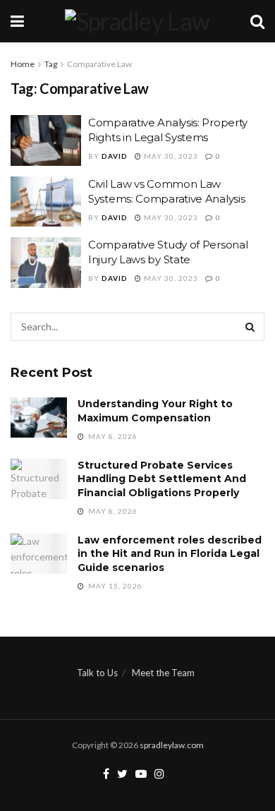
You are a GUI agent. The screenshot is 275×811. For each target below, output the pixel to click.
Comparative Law (99, 64)
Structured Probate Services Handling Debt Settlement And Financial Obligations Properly (162, 479)
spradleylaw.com (172, 745)
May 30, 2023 (170, 156)
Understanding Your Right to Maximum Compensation (155, 410)
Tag (50, 64)
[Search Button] (250, 327)
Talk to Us (97, 672)
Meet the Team (163, 672)
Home (23, 64)
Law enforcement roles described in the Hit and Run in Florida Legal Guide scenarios (170, 554)
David (115, 156)
